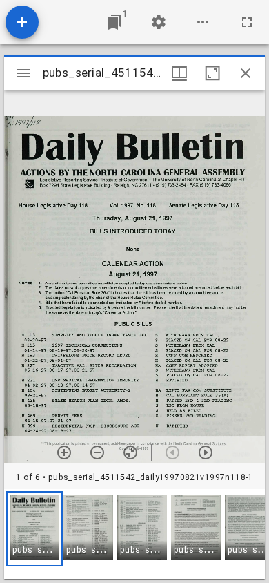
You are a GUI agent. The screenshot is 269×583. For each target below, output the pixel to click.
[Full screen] (246, 22)
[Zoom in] (64, 452)
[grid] (134, 534)
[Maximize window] (212, 73)
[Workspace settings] (158, 22)
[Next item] (205, 452)
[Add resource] (22, 22)
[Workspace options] (202, 22)
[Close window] (245, 73)
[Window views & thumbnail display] (179, 73)
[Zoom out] (97, 452)
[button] (34, 529)
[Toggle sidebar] (23, 73)
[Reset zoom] (130, 452)
